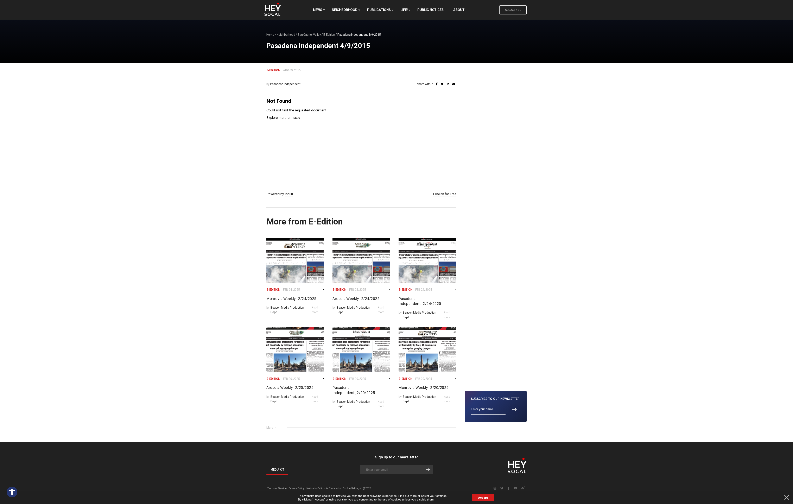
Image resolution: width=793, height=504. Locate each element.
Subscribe (513, 10)
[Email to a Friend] (453, 83)
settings (441, 495)
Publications (379, 10)
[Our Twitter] (502, 488)
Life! (404, 10)
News (317, 10)
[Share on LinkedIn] (447, 83)
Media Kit (277, 469)
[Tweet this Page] (442, 83)
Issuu (289, 194)
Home (270, 34)
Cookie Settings (352, 488)
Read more (315, 310)
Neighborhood (344, 10)
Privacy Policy (296, 488)
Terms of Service (277, 488)
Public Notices (430, 10)
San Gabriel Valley (309, 34)
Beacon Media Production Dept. (287, 310)
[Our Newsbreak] (523, 488)
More (269, 427)
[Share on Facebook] (436, 83)
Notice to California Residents (323, 488)
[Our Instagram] (494, 488)
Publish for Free (444, 194)
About (459, 10)
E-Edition (329, 34)
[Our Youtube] (515, 488)
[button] (12, 492)
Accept (483, 497)
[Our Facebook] (509, 488)
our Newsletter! (495, 399)
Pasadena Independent (285, 84)
